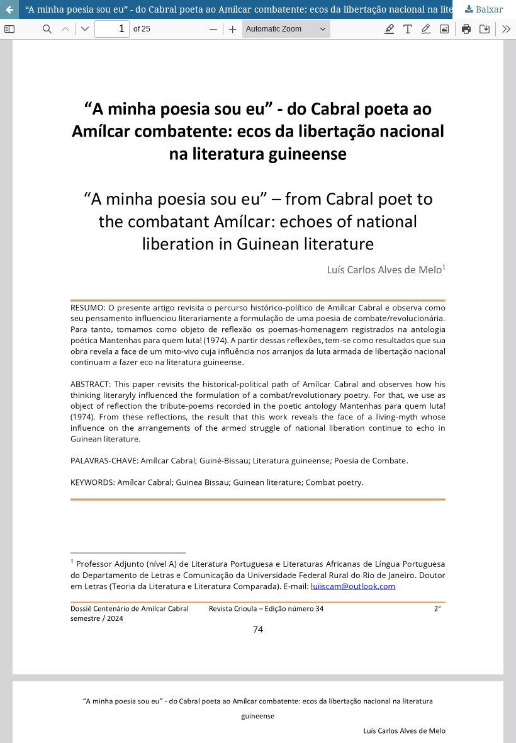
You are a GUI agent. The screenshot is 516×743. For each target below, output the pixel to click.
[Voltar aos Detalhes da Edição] (9, 9)
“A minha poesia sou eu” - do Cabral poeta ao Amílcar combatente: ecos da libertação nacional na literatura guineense (270, 9)
